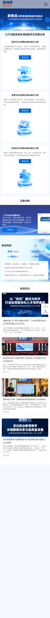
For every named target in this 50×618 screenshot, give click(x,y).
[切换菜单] (46, 4)
